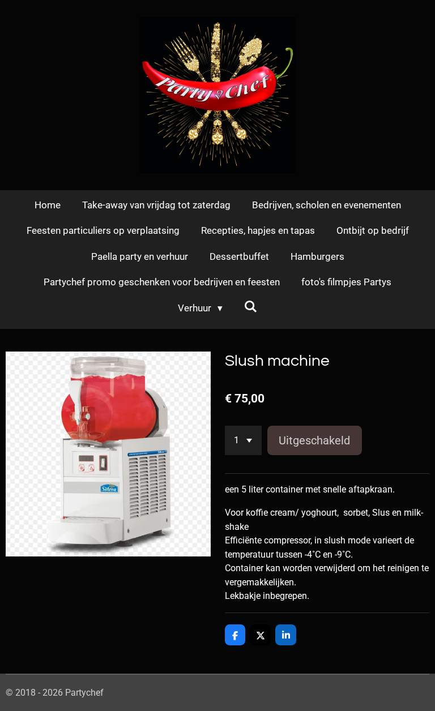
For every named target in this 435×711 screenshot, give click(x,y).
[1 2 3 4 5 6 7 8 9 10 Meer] (243, 440)
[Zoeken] (251, 306)
